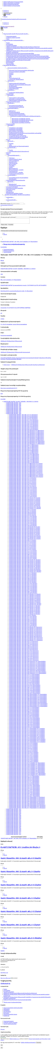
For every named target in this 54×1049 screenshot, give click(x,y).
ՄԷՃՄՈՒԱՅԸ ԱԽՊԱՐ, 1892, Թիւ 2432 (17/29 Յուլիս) (23, 624)
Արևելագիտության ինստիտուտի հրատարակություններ (23, 54)
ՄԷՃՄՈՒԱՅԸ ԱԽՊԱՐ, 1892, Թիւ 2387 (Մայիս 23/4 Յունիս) (25, 563)
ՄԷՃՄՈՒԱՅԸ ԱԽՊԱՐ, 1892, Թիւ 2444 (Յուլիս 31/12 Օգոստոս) (26, 640)
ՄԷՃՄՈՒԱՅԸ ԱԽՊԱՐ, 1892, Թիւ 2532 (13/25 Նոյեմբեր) (23, 756)
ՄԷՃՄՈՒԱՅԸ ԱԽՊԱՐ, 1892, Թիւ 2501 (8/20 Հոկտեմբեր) (24, 715)
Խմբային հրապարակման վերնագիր (20, 84)
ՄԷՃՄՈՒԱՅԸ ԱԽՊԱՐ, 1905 (13, 824)
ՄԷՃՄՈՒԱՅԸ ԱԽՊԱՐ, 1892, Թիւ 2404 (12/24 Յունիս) (23, 586)
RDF (2, 393)
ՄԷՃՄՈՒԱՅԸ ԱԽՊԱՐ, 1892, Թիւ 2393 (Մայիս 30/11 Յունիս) (25, 571)
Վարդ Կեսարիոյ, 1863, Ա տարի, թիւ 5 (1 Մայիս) (20, 898)
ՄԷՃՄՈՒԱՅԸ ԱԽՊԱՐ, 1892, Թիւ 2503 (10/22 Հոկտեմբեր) (24, 718)
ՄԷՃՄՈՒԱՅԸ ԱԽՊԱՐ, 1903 (13, 822)
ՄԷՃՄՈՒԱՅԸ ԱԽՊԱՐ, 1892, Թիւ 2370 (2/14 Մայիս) (22, 541)
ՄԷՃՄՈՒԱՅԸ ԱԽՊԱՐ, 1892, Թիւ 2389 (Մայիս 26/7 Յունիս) (25, 566)
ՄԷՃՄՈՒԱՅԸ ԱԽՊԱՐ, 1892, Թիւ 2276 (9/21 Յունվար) (23, 418)
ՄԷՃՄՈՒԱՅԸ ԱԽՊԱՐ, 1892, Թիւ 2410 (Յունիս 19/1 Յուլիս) (25, 594)
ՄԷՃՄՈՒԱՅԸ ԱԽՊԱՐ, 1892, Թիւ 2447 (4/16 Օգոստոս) (23, 644)
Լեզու (7, 154)
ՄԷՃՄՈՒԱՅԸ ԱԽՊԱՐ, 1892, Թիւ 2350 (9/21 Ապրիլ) (22, 515)
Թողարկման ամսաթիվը (16, 131)
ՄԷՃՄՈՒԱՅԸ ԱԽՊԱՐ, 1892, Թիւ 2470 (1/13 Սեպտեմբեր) (24, 674)
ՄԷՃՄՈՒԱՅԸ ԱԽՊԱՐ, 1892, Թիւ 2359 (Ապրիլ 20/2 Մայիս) (24, 526)
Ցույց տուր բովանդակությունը (14, 244)
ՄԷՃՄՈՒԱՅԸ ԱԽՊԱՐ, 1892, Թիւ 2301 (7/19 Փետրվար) (23, 451)
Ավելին (2, 950)
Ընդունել (38, 1042)
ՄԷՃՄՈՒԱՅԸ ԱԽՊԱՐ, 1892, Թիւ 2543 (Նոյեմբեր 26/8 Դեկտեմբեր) (27, 770)
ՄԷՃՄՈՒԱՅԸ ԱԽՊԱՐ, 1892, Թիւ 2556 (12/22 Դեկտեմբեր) (24, 788)
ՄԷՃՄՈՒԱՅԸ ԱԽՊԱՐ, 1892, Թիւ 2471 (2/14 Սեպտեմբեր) (24, 675)
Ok (1, 1045)
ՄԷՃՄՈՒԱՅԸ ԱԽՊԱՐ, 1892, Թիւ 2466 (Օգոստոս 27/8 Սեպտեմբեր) (27, 669)
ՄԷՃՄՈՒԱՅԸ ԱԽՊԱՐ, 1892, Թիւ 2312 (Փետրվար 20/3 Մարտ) (26, 466)
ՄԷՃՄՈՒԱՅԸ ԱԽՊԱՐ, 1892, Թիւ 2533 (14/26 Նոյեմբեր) (23, 757)
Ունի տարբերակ (14, 160)
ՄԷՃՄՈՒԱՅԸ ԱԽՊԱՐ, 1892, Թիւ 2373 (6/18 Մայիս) (22, 545)
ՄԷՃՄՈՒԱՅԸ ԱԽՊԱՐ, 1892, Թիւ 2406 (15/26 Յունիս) (23, 588)
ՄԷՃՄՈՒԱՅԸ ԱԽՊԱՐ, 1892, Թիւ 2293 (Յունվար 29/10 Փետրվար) (27, 441)
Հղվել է (11, 167)
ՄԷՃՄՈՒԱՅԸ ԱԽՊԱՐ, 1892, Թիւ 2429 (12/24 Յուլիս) (23, 620)
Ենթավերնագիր (14, 88)
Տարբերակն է (13, 162)
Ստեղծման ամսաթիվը (15, 127)
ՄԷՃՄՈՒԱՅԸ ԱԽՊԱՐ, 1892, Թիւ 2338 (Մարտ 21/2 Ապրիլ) (24, 499)
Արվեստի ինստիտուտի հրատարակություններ (20, 53)
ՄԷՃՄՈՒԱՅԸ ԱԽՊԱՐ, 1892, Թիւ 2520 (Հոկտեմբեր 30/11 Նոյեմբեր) (27, 740)
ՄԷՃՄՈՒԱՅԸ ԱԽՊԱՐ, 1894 (13, 810)
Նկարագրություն (11, 36)
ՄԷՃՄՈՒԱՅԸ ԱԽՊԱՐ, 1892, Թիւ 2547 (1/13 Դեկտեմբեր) (24, 776)
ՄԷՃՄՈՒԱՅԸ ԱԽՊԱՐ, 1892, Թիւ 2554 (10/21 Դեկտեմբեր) (24, 785)
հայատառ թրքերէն (6, 335)
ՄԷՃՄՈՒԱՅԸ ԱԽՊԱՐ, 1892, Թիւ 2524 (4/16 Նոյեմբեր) (23, 745)
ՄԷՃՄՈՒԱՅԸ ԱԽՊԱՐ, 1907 (13, 827)
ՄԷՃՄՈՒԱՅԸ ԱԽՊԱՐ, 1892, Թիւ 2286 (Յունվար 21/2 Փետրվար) (26, 431)
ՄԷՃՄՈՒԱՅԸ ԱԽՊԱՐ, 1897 (13, 814)
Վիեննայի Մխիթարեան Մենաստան (11, 341)
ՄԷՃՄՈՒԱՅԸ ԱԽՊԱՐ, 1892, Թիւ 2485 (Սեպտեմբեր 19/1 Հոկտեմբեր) (28, 694)
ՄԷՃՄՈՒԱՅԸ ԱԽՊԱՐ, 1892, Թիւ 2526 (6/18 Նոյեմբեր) (23, 748)
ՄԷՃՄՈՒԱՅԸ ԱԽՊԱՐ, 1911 (13, 832)
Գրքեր (8, 42)
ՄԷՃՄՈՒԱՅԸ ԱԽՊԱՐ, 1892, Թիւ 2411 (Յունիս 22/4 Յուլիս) (25, 595)
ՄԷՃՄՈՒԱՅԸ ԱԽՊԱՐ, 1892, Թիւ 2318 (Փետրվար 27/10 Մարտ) (26, 474)
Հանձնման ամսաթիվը (15, 129)
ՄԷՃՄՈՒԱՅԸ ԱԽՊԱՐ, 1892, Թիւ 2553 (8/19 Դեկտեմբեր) (24, 784)
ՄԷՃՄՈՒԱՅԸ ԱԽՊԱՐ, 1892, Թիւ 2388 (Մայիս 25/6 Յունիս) (25, 565)
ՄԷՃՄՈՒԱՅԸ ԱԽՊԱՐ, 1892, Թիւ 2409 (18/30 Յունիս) (23, 592)
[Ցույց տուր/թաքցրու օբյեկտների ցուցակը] (23, 40)
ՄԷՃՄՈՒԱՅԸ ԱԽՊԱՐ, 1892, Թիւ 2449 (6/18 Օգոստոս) (23, 646)
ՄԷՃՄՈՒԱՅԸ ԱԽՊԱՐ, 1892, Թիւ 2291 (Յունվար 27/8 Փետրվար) (26, 438)
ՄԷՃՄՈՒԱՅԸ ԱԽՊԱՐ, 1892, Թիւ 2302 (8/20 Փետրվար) (23, 453)
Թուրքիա (48, 357)
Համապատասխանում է (16, 173)
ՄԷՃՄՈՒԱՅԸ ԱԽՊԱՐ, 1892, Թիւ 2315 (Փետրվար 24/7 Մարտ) (26, 470)
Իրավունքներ (11, 175)
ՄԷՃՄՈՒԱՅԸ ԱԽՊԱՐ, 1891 (13, 412)
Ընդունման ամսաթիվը (16, 130)
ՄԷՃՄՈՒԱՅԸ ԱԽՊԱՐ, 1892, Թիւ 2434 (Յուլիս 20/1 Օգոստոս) (25, 627)
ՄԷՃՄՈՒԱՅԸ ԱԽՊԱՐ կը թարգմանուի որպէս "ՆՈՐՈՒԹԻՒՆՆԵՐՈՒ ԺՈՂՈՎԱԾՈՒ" (24, 285)
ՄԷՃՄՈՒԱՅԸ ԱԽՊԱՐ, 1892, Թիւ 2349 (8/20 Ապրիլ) (22, 513)
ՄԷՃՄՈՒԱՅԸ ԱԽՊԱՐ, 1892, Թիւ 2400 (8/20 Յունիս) (23, 580)
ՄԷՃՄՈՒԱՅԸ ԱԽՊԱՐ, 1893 (13, 809)
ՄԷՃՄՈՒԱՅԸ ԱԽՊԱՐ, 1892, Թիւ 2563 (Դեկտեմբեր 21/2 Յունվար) (27, 797)
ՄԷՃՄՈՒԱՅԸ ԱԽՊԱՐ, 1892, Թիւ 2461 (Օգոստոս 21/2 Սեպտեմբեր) (27, 662)
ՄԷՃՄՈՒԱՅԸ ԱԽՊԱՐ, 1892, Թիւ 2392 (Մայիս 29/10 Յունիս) (25, 570)
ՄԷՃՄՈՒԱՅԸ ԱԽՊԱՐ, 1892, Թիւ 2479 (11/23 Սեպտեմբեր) (24, 686)
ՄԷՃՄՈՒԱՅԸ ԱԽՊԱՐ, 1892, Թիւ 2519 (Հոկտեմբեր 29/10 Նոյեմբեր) (27, 739)
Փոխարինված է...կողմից (16, 169)
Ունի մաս (12, 158)
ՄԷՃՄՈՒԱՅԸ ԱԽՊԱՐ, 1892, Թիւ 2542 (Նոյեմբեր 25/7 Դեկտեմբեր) (27, 769)
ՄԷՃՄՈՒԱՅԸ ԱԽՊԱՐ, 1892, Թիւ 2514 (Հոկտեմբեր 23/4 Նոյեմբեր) (27, 732)
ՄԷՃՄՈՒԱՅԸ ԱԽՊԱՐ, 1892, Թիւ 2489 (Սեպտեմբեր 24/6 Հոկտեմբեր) (28, 699)
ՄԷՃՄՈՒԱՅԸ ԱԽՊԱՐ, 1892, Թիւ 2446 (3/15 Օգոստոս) (23, 642)
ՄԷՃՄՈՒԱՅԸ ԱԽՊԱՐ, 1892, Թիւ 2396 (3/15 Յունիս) (23, 575)
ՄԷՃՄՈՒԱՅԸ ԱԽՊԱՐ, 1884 (13, 402)
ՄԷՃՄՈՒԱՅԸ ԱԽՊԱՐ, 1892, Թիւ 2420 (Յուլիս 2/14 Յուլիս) (24, 607)
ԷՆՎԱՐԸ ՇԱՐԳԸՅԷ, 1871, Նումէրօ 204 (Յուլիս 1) (20, 847)
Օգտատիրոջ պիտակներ (16, 97)
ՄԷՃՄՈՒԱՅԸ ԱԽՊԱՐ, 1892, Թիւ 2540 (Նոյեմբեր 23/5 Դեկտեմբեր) (27, 766)
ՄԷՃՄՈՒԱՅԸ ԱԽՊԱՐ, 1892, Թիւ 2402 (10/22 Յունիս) (23, 583)
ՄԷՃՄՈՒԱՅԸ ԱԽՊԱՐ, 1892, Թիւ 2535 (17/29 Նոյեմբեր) (23, 760)
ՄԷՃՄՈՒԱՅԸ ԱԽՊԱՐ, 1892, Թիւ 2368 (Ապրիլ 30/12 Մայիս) (25, 538)
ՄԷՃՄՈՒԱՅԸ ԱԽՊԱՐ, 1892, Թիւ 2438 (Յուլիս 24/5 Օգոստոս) (25, 632)
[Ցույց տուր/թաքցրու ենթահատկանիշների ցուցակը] (6, 90)
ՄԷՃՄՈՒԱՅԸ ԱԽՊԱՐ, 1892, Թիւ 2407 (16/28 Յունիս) (23, 590)
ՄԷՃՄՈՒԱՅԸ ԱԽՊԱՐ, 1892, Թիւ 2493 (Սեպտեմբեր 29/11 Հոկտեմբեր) (28, 704)
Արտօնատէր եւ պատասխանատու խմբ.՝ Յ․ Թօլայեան (17, 291)
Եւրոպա (3, 359)
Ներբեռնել (4, 247)
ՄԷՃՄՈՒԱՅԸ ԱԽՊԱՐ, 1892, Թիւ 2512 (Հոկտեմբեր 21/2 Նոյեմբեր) (27, 730)
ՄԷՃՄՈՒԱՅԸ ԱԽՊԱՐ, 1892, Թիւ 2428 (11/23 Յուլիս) (23, 619)
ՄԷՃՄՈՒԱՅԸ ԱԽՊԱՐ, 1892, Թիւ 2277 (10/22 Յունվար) (23, 420)
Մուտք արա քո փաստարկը (38, 217)
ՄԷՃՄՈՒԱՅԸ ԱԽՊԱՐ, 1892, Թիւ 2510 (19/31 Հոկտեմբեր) (24, 727)
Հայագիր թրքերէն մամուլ (8, 357)
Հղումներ (11, 165)
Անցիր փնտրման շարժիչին (11, 3)
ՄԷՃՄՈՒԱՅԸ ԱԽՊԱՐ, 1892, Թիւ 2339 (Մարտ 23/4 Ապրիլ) (24, 500)
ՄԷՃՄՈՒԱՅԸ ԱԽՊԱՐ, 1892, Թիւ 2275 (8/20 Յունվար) (23, 417)
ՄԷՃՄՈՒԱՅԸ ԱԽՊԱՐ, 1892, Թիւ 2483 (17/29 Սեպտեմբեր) (24, 691)
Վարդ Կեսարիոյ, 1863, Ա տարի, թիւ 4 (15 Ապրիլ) (21, 858)
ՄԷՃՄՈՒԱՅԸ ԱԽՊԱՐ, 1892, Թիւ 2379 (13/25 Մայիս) (23, 553)
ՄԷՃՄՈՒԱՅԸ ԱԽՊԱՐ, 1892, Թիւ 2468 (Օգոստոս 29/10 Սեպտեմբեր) (27, 671)
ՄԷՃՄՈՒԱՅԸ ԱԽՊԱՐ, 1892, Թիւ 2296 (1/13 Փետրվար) (23, 445)
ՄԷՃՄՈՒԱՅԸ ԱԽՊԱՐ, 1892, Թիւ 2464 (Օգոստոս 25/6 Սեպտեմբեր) (27, 666)
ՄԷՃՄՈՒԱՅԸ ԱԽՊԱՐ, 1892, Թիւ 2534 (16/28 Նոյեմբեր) (23, 759)
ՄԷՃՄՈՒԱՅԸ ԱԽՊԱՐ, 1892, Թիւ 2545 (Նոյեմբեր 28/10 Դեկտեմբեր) (27, 773)
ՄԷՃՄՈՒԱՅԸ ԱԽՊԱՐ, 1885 (13, 404)
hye (4, 10)
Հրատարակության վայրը (16, 113)
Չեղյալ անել (4, 224)
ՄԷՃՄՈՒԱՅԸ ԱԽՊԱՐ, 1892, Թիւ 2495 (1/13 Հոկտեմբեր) (24, 707)
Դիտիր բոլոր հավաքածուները (12, 1002)
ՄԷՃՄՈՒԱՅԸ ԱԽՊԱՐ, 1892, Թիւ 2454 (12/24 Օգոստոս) (24, 653)
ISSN (10, 75)
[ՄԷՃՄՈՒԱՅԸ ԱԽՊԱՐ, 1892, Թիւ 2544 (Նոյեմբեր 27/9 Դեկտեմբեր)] (19, 241)
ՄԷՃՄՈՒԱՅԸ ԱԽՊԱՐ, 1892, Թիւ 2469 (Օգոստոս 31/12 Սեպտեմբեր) (27, 673)
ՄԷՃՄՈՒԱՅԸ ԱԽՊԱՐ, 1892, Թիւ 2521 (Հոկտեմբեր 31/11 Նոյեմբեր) (27, 741)
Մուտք (5, 16)
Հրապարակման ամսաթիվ (17, 71)
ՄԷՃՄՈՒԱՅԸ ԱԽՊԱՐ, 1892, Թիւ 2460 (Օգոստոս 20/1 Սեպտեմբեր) (27, 661)
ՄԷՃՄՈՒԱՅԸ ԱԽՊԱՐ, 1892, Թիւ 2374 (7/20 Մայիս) (22, 546)
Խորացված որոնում (7, 205)
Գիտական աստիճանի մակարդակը (22, 120)
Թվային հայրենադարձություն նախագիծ (18, 60)
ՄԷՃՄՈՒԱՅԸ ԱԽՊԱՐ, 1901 (13, 819)
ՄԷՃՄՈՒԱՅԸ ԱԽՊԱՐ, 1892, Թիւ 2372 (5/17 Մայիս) (22, 544)
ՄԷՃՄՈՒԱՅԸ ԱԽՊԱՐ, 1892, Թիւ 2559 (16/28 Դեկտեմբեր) (24, 792)
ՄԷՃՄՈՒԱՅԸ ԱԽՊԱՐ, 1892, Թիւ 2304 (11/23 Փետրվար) (24, 455)
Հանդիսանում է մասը (15, 159)
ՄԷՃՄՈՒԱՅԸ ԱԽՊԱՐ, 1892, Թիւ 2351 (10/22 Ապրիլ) (23, 516)
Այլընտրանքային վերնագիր (17, 83)
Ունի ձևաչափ (13, 163)
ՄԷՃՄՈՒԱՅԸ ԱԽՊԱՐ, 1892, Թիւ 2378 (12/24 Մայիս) (23, 551)
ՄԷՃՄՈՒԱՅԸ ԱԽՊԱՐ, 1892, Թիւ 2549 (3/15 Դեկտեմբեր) (24, 778)
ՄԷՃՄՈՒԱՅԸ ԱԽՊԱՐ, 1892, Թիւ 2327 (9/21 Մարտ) (22, 486)
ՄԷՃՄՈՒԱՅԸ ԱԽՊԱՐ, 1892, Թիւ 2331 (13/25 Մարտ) (23, 491)
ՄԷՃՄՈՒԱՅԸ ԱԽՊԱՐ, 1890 (13, 410)
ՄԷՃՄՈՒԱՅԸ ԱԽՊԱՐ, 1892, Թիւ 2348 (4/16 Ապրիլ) (22, 512)
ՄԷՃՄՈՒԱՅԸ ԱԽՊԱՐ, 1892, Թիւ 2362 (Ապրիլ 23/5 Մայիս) (24, 530)
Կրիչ (10, 144)
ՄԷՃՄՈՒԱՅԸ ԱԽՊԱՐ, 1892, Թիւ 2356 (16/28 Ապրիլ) (23, 522)
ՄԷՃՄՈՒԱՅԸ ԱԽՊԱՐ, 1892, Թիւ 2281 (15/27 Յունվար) (23, 425)
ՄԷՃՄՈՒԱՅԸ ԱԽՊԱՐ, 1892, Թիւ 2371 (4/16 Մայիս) (22, 542)
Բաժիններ (9, 190)
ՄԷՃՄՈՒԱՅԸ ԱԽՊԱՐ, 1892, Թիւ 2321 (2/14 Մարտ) (22, 478)
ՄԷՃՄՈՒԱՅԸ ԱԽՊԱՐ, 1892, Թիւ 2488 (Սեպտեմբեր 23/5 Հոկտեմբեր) (28, 698)
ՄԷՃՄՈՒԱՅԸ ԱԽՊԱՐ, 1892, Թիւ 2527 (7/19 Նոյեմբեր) (23, 749)
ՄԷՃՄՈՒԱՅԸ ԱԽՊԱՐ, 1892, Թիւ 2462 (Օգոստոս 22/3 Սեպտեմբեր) (27, 664)
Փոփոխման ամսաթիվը (16, 134)
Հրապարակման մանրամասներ (17, 67)
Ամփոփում (12, 110)
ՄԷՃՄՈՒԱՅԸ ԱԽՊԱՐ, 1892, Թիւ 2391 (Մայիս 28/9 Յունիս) (25, 569)
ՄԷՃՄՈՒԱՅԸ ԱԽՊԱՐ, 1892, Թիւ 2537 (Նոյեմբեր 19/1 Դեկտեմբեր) (27, 762)
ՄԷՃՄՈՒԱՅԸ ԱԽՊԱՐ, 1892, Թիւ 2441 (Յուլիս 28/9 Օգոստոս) (25, 636)
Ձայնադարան (10, 61)
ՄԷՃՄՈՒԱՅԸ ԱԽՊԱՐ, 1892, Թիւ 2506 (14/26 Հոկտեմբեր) (24, 722)
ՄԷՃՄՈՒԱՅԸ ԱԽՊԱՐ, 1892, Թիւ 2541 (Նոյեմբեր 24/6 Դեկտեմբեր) (27, 768)
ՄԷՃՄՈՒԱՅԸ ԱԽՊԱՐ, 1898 (13, 815)
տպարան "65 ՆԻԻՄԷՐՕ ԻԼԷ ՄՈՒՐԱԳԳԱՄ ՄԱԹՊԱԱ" (16, 307)
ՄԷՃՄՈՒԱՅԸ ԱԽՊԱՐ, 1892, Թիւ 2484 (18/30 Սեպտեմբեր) (24, 693)
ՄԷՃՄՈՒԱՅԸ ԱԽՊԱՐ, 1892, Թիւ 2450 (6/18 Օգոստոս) (23, 648)
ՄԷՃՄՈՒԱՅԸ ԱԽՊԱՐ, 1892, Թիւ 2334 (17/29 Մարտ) (23, 495)
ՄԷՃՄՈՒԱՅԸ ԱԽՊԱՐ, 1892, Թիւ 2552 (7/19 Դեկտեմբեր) (24, 782)
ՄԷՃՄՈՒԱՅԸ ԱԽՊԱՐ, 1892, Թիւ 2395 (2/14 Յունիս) (23, 574)
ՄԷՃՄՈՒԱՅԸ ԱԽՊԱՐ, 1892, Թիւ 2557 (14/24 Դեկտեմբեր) (24, 789)
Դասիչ (11, 150)
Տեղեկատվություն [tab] (8, 250)
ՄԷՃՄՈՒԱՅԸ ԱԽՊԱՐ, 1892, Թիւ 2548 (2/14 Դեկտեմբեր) (24, 777)
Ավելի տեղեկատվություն (28, 1042)
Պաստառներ (10, 64)
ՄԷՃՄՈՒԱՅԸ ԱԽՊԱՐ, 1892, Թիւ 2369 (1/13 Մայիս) (22, 540)
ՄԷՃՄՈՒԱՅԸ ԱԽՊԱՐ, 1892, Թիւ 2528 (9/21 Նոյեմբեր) (23, 751)
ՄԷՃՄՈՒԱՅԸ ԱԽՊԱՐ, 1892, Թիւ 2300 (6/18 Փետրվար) (23, 450)
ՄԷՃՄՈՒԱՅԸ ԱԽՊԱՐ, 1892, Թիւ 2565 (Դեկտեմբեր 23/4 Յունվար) (27, 799)
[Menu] (1, 8)
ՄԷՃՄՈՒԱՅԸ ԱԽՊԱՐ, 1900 (13, 818)
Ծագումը (10, 181)
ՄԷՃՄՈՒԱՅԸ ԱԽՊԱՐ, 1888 (13, 408)
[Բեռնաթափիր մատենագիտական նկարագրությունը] (2, 878)
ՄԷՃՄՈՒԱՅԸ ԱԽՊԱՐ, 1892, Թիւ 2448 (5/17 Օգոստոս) (23, 645)
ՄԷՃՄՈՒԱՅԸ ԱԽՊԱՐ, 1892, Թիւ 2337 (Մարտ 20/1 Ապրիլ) (24, 497)
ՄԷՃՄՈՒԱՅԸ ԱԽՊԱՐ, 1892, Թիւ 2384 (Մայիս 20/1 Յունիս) (25, 559)
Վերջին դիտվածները (11, 194)
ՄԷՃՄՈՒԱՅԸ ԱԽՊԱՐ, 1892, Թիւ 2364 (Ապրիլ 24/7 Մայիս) (24, 533)
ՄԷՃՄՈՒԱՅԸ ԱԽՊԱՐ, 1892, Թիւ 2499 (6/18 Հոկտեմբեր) (24, 712)
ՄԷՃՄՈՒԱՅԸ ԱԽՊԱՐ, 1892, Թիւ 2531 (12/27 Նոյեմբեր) (23, 755)
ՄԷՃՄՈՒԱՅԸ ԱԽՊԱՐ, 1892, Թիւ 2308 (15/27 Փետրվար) (24, 460)
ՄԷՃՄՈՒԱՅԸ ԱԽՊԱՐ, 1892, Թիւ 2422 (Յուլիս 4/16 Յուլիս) (24, 610)
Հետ (2, 30)
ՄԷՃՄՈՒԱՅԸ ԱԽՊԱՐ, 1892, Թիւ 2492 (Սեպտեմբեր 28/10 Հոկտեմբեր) (28, 703)
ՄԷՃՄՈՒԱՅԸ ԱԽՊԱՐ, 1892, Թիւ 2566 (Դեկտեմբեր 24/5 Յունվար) (27, 801)
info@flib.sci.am (4, 972)
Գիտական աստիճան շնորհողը (21, 122)
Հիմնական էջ (5, 983)
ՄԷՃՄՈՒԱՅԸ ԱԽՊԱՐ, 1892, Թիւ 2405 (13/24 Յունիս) (23, 587)
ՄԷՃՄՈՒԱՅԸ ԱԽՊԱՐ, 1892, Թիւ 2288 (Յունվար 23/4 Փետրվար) (26, 434)
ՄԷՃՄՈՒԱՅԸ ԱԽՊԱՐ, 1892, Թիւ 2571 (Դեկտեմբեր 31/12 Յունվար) (27, 807)
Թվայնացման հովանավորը (17, 114)
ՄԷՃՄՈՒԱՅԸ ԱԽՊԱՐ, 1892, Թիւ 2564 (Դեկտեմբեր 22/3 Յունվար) (27, 798)
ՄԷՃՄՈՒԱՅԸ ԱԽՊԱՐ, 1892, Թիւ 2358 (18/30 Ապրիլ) (23, 525)
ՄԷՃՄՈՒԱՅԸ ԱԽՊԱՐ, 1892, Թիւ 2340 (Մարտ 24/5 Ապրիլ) (24, 501)
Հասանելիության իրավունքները (18, 177)
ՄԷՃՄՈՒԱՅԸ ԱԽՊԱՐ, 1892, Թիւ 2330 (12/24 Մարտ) (23, 489)
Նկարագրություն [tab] (8, 249)
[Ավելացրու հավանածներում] (1, 878)
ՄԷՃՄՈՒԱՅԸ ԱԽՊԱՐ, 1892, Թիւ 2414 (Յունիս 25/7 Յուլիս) (25, 599)
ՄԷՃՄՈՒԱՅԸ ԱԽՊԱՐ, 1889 (13, 409)
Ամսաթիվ (10, 125)
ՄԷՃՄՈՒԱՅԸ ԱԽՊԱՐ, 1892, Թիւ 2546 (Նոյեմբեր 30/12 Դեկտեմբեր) (27, 774)
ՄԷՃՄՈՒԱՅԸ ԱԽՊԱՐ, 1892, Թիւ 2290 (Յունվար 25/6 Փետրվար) (26, 437)
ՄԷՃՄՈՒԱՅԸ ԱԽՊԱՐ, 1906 (13, 826)
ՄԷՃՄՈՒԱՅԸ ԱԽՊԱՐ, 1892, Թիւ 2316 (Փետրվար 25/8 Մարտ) (26, 471)
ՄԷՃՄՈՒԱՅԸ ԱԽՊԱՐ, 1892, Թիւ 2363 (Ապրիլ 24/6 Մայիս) (24, 532)
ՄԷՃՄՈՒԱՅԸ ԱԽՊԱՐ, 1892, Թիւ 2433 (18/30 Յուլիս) (23, 625)
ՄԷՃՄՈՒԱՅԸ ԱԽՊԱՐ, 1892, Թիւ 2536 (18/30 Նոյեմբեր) (23, 761)
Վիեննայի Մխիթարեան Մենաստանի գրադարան (15, 352)
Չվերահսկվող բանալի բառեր (17, 100)
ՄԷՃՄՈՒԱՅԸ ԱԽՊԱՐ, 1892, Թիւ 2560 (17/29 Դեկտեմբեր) (24, 793)
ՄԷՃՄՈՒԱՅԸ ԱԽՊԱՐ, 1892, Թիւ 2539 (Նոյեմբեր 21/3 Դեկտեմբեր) (27, 765)
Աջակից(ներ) (10, 93)
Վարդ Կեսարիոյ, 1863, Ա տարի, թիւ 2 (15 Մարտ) (21, 911)
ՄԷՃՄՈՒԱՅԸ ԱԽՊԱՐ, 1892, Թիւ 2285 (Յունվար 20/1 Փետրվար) (26, 430)
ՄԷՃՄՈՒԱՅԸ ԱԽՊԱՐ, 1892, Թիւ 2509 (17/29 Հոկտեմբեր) (24, 726)
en (8, 10)
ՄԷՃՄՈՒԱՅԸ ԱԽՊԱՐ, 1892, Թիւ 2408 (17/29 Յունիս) (23, 591)
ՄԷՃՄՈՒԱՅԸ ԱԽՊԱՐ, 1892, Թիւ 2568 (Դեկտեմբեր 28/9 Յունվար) (27, 803)
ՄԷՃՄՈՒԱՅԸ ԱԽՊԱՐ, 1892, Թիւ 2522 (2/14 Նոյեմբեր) (23, 743)
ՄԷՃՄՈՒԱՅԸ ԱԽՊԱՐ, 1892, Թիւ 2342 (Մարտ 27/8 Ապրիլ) (24, 504)
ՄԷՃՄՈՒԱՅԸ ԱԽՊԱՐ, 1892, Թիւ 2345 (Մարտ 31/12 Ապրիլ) (25, 508)
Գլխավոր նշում (10, 189)
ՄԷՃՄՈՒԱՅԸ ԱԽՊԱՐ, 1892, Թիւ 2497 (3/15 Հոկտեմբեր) (24, 710)
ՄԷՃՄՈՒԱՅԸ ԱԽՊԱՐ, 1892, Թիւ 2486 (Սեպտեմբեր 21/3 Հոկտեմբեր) (28, 695)
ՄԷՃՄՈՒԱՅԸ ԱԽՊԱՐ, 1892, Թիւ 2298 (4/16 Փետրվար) (23, 447)
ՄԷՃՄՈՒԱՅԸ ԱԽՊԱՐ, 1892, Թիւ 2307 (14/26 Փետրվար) (24, 459)
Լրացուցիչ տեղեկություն (16, 79)
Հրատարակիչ (10, 124)
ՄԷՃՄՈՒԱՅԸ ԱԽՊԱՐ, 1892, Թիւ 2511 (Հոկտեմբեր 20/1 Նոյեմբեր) (27, 728)
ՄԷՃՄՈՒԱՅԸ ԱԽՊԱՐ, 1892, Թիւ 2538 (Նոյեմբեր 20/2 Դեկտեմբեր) (27, 764)
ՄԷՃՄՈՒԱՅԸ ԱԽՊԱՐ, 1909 (13, 830)
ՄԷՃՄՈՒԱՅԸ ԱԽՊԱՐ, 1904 (13, 823)
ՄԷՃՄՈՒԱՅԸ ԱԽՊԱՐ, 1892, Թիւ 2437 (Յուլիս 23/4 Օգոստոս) (25, 631)
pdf (1, 313)
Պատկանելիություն (13, 155)
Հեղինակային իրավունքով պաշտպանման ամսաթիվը (25, 133)
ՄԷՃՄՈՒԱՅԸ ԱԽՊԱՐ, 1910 (13, 831)
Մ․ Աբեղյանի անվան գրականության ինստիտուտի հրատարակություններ (28, 57)
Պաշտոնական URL (14, 78)
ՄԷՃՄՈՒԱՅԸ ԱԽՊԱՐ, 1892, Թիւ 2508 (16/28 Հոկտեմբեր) (24, 724)
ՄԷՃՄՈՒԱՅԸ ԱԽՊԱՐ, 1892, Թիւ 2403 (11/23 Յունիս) (23, 584)
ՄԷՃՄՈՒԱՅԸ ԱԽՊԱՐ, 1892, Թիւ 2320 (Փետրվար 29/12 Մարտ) (26, 476)
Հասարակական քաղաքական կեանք (27, 357)
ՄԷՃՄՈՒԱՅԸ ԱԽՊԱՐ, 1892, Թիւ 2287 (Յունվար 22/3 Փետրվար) (26, 433)
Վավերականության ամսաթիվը (18, 137)
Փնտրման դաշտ (5, 203)
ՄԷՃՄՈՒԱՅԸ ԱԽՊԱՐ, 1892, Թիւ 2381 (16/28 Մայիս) (23, 555)
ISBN (10, 76)
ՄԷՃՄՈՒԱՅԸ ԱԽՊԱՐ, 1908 (13, 828)
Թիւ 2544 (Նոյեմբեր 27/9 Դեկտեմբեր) (11, 279)
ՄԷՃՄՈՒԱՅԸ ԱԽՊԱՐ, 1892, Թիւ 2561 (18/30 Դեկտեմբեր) (24, 794)
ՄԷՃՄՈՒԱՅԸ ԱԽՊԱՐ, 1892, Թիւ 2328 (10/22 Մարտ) (23, 487)
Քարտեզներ (10, 62)
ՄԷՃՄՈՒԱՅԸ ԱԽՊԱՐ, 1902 (13, 821)
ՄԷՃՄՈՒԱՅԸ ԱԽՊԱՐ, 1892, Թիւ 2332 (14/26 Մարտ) (23, 492)
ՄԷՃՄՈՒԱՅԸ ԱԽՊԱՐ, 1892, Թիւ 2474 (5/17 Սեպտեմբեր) (24, 679)
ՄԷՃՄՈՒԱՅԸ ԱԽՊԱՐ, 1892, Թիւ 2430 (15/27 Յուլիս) (23, 621)
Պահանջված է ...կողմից (16, 172)
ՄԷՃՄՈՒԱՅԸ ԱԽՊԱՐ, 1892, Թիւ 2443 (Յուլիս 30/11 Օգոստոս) (26, 639)
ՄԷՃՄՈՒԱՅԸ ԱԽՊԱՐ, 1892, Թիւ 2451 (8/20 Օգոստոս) (23, 649)
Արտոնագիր (12, 179)
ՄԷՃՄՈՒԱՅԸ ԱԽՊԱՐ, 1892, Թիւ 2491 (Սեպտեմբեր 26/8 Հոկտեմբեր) (28, 702)
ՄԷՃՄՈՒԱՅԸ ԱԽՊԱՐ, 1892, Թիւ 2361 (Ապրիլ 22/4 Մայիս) (24, 529)
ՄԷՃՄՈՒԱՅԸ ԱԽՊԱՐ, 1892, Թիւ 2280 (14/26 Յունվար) (23, 424)
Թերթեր (19, 359)
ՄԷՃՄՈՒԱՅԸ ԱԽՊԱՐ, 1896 (13, 813)
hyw (6, 10)
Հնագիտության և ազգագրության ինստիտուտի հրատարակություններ (27, 58)
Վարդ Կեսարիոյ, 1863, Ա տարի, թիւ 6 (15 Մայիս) (21, 885)
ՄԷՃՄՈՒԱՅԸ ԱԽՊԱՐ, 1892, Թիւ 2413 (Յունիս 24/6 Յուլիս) (25, 598)
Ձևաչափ (10, 141)
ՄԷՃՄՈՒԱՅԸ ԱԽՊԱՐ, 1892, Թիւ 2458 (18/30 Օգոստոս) (24, 658)
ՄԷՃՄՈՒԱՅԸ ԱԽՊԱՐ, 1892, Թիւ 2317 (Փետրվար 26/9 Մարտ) (26, 472)
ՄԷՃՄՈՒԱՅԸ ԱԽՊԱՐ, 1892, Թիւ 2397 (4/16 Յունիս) (23, 577)
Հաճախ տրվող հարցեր (13, 37)
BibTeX (5, 234)
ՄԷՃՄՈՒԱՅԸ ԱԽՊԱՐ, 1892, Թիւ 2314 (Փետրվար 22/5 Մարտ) (26, 468)
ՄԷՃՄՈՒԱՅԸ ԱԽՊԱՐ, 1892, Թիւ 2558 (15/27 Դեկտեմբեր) (24, 790)
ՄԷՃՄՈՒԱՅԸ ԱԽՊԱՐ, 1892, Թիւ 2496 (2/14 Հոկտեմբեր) (24, 708)
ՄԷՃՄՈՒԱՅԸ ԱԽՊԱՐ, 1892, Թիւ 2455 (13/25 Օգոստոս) (24, 654)
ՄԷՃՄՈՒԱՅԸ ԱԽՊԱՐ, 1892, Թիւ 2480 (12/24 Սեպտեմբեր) (24, 687)
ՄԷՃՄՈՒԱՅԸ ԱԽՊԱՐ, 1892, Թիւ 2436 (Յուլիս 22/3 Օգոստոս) (25, 629)
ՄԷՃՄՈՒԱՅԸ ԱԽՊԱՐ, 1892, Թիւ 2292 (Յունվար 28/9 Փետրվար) (26, 439)
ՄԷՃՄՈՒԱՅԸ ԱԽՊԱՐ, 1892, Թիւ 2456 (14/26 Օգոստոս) (24, 656)
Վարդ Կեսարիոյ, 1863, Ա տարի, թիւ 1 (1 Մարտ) (20, 925)
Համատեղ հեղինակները (16, 92)
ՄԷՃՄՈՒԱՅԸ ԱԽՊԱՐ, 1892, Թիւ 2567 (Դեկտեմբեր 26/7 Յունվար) (27, 802)
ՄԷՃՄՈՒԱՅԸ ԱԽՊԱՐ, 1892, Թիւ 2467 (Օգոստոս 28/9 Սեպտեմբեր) (27, 670)
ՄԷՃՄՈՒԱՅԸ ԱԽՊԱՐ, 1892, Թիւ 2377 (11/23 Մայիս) (23, 550)
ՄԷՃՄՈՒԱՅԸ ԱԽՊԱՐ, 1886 (13, 405)
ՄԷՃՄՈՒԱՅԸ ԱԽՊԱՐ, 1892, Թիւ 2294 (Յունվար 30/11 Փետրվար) (27, 442)
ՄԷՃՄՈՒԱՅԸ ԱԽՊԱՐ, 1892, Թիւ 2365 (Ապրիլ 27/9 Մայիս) (24, 534)
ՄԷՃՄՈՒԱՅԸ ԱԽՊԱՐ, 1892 (13, 413)
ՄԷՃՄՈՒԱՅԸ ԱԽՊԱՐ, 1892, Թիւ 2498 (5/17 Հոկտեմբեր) (24, 711)
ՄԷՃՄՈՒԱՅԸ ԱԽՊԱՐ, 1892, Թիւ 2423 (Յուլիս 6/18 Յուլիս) (24, 611)
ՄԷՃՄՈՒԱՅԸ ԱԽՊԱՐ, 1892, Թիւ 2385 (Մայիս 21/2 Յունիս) (25, 561)
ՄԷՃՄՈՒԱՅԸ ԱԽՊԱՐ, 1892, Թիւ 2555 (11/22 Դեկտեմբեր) (24, 786)
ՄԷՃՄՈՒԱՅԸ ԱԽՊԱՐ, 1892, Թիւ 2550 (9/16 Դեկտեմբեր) (24, 780)
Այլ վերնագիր (13, 86)
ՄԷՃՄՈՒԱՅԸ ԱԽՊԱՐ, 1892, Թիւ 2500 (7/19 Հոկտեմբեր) (24, 714)
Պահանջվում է (13, 171)
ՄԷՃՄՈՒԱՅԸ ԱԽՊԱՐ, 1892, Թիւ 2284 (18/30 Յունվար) (23, 429)
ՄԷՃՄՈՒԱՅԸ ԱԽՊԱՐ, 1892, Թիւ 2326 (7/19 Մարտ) (22, 484)
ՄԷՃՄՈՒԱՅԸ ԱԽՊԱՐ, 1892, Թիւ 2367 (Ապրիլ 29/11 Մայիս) (25, 537)
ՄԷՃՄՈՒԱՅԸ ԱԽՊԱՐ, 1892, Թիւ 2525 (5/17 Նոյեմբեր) (23, 747)
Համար (11, 74)
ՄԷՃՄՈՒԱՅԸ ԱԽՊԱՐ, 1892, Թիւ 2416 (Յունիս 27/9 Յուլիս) (25, 602)
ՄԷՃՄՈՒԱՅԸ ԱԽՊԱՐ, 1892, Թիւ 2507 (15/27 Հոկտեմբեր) (24, 723)
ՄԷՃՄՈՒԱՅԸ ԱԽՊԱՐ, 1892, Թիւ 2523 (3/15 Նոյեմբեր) (23, 744)
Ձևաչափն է (12, 164)
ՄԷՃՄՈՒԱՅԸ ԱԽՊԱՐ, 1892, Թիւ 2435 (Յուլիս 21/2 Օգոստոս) (25, 628)
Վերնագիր (10, 80)
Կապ (7, 39)
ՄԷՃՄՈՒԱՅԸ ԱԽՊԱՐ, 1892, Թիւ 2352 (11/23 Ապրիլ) (23, 517)
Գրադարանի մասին (9, 33)
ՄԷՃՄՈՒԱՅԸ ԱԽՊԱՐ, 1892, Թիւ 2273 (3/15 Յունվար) (23, 414)
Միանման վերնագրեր (15, 87)
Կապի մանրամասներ (9, 1023)
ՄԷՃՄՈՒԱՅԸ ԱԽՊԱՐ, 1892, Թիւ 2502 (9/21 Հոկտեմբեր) (24, 716)
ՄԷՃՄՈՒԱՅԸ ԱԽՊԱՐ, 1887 (13, 406)
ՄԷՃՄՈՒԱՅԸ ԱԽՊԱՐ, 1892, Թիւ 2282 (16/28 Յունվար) (23, 426)
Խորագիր (10, 95)
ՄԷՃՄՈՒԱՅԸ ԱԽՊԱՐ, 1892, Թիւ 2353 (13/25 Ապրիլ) (23, 519)
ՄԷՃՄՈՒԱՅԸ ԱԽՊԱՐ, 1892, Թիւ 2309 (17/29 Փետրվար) (24, 462)
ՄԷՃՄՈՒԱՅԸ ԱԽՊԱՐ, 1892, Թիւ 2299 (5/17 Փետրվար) (23, 449)
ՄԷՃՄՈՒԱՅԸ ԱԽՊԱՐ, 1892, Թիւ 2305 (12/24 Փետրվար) (24, 457)
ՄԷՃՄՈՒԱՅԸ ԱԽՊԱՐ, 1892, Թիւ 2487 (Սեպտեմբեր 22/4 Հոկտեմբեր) (28, 697)
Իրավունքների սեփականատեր (15, 180)
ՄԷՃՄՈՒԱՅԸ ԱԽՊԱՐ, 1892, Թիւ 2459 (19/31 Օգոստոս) (24, 660)
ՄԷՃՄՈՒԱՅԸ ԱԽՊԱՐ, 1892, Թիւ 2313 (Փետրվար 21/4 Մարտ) (26, 467)
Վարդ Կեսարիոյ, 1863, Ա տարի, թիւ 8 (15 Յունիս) (21, 938)
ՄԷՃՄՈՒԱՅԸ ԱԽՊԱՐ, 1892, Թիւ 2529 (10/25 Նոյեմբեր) (23, 752)
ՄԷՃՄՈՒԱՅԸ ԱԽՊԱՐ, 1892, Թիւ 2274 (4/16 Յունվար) (23, 416)
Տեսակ (8, 139)
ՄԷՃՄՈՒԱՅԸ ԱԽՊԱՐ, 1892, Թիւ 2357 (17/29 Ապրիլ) (23, 524)
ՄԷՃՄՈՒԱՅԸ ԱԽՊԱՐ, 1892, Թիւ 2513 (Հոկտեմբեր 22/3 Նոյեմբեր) (27, 731)
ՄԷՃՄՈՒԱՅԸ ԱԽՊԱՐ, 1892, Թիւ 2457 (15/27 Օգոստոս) (24, 657)
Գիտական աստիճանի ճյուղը (20, 121)
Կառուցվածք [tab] (7, 252)
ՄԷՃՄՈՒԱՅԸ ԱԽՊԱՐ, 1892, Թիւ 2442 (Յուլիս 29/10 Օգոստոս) (26, 637)
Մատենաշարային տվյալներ (14, 188)
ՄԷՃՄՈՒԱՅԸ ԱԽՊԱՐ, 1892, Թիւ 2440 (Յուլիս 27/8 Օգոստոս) (25, 635)
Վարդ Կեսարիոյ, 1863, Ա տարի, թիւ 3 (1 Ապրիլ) (20, 871)
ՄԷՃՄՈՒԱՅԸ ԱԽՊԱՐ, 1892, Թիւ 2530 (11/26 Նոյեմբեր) (23, 753)
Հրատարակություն (12, 186)
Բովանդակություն (14, 112)
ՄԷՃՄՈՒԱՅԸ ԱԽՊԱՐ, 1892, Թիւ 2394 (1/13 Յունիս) (23, 573)
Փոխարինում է (13, 168)
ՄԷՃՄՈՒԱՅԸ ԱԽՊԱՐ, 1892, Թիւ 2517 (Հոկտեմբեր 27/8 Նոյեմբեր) (27, 736)
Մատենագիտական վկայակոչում (19, 151)
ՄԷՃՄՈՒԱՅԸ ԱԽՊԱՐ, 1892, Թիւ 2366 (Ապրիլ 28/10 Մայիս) (25, 536)
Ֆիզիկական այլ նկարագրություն (19, 146)
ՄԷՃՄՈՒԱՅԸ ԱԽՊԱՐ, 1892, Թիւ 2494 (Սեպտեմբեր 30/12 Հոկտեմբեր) (28, 706)
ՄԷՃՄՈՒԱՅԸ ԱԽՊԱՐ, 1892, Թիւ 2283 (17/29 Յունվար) (23, 427)
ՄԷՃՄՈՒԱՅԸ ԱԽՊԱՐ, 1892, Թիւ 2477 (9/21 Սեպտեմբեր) (24, 683)
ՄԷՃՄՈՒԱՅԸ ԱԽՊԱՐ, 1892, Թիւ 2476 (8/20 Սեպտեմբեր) (24, 682)
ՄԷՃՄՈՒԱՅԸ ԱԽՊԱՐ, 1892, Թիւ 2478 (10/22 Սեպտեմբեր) (24, 685)
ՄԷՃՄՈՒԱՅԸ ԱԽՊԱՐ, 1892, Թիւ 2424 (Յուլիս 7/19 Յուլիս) (24, 612)
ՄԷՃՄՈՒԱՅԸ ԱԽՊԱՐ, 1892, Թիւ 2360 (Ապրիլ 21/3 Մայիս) (24, 528)
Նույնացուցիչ (11, 147)
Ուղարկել (10, 224)
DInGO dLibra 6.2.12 (15, 1038)
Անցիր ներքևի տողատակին (11, 5)
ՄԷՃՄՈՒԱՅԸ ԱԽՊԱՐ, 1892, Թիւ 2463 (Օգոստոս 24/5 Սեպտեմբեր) (27, 665)
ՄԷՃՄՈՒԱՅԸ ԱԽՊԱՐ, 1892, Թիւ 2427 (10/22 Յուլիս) (23, 616)
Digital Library (6, 364)
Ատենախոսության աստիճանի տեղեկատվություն (25, 116)
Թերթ (2, 260)
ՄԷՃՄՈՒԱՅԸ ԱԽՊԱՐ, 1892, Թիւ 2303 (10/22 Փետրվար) (24, 454)
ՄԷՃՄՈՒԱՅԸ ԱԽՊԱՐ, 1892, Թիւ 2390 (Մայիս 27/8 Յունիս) (25, 567)
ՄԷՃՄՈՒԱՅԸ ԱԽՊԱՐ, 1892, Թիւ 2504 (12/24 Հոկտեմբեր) (24, 719)
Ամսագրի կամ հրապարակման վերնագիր (21, 70)
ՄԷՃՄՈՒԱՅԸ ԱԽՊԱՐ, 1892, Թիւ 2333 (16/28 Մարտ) (23, 493)
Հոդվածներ (9, 44)
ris (3, 233)
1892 (2, 274)
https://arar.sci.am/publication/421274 (9, 388)
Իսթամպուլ (42, 357)
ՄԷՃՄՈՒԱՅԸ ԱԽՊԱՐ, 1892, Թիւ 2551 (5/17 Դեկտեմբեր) (24, 781)
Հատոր (11, 73)
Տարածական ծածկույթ (16, 105)
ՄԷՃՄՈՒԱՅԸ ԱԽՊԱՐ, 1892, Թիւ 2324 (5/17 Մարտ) (22, 482)
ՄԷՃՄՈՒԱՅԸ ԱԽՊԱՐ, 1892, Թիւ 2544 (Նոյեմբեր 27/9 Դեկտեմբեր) (27, 772)
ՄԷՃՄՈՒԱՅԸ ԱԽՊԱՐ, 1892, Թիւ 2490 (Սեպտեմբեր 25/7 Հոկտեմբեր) (28, 701)
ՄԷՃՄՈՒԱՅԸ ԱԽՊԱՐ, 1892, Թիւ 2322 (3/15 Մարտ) (22, 479)
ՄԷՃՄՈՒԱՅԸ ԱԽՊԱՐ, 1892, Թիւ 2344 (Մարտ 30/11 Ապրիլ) (25, 507)
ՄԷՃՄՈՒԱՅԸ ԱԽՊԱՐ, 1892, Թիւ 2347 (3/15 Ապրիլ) (22, 511)
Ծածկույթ (10, 103)
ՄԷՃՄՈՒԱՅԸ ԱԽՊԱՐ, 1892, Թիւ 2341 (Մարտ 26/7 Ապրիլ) (24, 503)
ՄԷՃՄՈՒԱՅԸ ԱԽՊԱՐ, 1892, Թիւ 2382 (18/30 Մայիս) (23, 557)
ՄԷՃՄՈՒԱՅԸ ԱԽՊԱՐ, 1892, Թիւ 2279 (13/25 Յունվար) (23, 422)
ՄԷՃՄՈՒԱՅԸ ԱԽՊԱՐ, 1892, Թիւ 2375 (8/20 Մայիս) (22, 548)
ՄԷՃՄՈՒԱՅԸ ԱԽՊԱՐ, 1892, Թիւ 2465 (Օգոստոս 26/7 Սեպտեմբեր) (27, 668)
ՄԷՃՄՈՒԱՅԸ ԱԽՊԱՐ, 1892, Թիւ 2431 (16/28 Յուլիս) (23, 623)
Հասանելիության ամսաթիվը (17, 135)
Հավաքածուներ (8, 40)
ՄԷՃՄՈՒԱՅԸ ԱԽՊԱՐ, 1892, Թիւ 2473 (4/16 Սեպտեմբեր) (24, 678)
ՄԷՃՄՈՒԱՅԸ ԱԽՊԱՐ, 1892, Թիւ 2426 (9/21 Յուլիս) (22, 615)
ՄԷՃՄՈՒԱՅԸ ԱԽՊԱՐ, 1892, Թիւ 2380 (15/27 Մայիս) (23, 554)
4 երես (2, 318)
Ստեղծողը (10, 90)
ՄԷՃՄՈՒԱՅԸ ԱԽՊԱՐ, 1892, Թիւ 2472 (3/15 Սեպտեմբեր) (24, 677)
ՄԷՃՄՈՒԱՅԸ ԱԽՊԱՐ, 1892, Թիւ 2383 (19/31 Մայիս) (23, 558)
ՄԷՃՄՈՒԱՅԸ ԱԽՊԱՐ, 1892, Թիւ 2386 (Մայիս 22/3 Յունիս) (25, 562)
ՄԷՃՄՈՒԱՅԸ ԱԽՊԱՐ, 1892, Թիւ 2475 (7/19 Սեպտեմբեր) (24, 681)
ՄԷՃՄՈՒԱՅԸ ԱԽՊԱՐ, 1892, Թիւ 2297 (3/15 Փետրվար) (23, 446)
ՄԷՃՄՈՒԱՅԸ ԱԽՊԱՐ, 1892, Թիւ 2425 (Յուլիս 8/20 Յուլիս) (24, 613)
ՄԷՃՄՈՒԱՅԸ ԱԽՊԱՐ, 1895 (13, 811)
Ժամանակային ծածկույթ (16, 107)
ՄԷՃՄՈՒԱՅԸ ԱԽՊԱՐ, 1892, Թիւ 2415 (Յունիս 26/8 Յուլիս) (25, 600)
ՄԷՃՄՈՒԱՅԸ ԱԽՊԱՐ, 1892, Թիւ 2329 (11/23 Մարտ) (23, 488)
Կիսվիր (8, 14)
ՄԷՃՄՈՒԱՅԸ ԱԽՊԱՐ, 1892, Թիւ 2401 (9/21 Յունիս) (23, 582)
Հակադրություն (8, 13)
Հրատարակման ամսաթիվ (17, 138)
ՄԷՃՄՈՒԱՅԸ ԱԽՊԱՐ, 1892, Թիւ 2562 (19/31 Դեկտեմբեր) (24, 795)
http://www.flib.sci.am (5, 978)
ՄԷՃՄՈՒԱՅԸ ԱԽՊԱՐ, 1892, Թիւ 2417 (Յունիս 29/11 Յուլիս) (25, 603)
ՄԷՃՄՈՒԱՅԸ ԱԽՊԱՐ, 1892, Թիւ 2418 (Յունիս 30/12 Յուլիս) (25, 604)
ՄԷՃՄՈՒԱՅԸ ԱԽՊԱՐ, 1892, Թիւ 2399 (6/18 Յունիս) (23, 579)
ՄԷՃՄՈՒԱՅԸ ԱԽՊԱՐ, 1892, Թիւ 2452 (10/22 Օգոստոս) (24, 650)
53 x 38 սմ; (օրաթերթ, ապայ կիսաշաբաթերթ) (14, 324)
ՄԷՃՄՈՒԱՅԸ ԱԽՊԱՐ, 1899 (13, 817)
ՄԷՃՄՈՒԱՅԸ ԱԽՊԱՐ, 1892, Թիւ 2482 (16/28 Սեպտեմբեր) (24, 690)
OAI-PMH (3, 399)
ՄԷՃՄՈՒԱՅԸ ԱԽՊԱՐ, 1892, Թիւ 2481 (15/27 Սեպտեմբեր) (24, 689)
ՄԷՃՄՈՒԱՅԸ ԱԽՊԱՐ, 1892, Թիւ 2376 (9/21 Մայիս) (22, 549)
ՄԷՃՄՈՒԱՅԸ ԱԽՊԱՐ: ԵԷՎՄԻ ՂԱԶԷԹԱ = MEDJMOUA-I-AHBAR (18, 268)
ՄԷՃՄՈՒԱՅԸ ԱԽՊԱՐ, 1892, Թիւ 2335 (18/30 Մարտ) (23, 496)
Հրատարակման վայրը (13, 101)
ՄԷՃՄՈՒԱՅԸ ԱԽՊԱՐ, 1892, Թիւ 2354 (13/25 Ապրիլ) (23, 520)
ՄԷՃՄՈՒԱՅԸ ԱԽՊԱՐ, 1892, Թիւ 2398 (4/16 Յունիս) (23, 578)
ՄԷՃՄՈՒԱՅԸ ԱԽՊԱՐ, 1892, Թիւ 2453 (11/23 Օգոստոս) (24, 652)
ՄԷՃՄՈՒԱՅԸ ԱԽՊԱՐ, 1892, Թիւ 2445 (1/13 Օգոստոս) (23, 641)
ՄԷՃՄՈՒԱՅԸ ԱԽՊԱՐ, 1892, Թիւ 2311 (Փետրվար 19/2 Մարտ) (26, 464)
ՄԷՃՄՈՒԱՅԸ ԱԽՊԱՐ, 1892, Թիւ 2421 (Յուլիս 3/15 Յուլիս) (24, 608)
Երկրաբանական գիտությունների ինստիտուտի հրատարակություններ (27, 56)
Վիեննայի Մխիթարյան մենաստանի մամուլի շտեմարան (23, 46)
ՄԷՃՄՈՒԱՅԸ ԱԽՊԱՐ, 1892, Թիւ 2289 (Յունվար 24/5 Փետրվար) (26, 435)
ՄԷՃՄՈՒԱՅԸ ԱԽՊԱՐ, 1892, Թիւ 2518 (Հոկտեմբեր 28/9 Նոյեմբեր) (27, 737)
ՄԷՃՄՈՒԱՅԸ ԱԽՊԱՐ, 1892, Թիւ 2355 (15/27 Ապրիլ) (23, 521)
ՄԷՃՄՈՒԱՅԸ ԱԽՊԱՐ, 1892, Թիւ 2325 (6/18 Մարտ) (22, 483)
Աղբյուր (8, 152)
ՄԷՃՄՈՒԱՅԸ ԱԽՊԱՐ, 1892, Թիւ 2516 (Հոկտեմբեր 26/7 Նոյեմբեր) (27, 735)
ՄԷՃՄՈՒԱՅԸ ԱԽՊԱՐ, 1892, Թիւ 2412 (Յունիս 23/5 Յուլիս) (25, 596)
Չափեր (11, 143)
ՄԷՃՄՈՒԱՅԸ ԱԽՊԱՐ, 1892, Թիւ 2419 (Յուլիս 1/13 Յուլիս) (24, 606)
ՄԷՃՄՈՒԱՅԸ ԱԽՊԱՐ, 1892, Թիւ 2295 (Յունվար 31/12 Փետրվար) (27, 443)
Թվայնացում (13, 184)
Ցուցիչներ (6, 65)
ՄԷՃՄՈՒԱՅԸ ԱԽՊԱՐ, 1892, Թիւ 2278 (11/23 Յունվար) (23, 421)
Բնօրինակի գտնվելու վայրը (17, 185)
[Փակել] (1, 206)
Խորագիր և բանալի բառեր (17, 99)
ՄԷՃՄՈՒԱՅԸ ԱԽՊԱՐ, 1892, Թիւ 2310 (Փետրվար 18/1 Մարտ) (26, 463)
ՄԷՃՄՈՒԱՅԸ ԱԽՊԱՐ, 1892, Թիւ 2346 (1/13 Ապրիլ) (22, 509)
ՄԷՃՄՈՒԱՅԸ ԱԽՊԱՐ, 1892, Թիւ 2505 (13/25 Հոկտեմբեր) (24, 720)
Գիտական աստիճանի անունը (21, 118)
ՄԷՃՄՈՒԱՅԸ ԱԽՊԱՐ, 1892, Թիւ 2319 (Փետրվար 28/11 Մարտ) (26, 475)
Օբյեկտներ (9, 197)
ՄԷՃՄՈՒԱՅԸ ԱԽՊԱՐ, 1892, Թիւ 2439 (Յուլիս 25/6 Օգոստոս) (25, 633)
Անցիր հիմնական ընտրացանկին (13, 1)
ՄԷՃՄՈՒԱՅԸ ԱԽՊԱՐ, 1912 (13, 834)
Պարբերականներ (11, 45)
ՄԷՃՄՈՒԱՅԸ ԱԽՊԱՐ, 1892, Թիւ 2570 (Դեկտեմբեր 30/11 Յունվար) (27, 806)
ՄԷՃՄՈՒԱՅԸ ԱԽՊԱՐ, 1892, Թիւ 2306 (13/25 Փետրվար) (24, 458)
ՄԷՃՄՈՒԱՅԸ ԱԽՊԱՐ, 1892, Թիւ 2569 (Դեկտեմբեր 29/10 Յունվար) (27, 805)
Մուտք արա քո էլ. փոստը (8, 217)
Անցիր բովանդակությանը (11, 4)
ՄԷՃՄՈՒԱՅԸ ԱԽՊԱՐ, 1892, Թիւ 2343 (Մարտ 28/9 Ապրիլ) (24, 505)
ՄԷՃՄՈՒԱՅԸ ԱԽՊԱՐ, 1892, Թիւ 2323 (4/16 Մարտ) (22, 480)
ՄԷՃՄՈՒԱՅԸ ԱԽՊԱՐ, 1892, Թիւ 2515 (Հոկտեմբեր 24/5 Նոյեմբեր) (27, 733)
